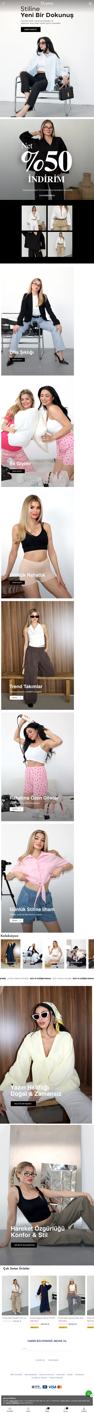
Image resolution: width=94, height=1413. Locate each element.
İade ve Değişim (16, 1374)
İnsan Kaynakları (56, 1378)
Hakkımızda (60, 1374)
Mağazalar (79, 1374)
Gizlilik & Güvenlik (46, 1374)
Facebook (40, 1360)
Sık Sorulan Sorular (39, 1378)
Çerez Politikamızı (12, 1403)
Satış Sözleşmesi (30, 1374)
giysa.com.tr (14, 1401)
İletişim (70, 1374)
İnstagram (53, 1360)
